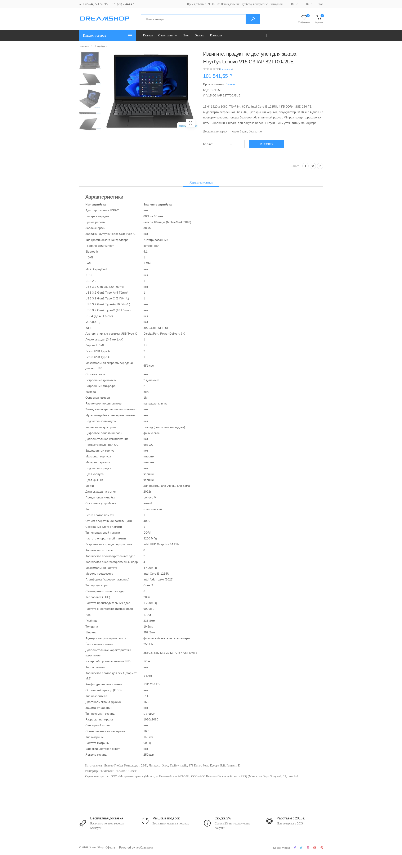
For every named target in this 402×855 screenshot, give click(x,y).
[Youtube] (314, 847)
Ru (307, 4)
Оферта (110, 847)
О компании (166, 35)
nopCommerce (144, 847)
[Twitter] (313, 166)
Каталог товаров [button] (94, 35)
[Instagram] (320, 166)
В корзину (266, 143)
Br (292, 4)
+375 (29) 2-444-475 (122, 4)
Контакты (216, 35)
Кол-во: (208, 144)
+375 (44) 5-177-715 (95, 4)
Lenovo (230, 84)
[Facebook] (305, 166)
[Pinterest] (322, 847)
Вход (320, 4)
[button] (319, 19)
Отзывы (199, 35)
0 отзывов (226, 69)
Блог (186, 35)
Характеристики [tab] (201, 182)
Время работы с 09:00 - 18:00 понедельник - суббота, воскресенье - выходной (235, 4)
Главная (148, 35)
